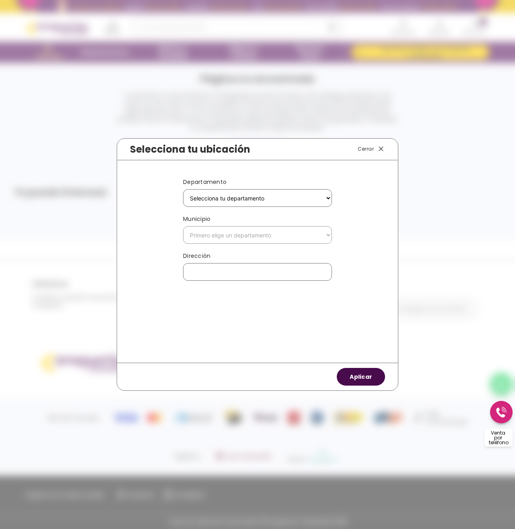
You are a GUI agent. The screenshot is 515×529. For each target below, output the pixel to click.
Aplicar (361, 377)
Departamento (205, 182)
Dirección (196, 256)
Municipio (196, 219)
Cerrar (366, 148)
